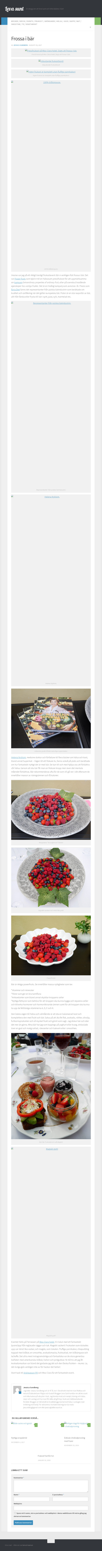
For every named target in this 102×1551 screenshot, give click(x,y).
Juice (65, 21)
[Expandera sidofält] (4, 21)
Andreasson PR (31, 1372)
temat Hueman (28, 1545)
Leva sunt (14, 8)
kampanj (18, 282)
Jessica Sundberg (20, 45)
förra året (15, 289)
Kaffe (72, 21)
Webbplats (18, 1503)
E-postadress (58, 1495)
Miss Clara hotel (46, 1341)
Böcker (14, 21)
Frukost (39, 21)
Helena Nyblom (18, 757)
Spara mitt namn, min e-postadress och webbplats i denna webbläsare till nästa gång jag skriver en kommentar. (50, 1514)
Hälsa (59, 21)
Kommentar (19, 1478)
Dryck (22, 21)
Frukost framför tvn (46, 1455)
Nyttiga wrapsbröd (19, 1437)
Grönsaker (49, 21)
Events (30, 21)
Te (23, 24)
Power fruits (20, 278)
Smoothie (15, 24)
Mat (78, 21)
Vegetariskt (31, 24)
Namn (16, 1495)
